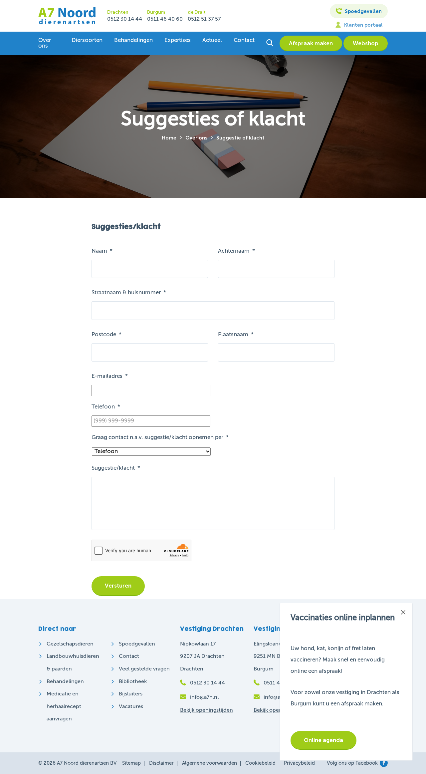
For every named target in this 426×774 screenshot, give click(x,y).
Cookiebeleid (260, 763)
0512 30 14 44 (124, 19)
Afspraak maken (311, 44)
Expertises (177, 40)
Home (169, 137)
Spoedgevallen (362, 11)
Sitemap (131, 763)
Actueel (212, 40)
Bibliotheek (133, 681)
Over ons (44, 43)
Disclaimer (161, 763)
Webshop (365, 44)
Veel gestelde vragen (144, 669)
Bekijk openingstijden (206, 710)
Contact (244, 40)
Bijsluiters (130, 694)
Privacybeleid (299, 763)
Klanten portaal (363, 25)
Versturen (118, 586)
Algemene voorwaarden (209, 763)
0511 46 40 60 (165, 19)
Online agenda (323, 740)
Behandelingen (133, 40)
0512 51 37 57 (204, 19)
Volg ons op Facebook (352, 763)
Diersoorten (87, 40)
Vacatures (131, 706)
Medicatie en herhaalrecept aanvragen (64, 706)
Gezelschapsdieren (70, 644)
